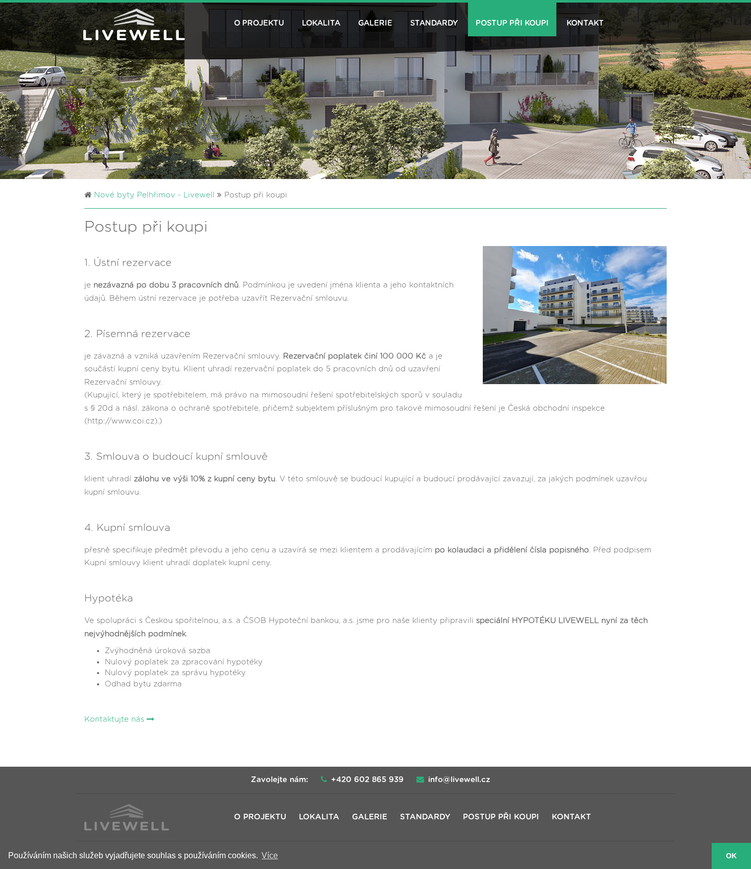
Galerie (375, 23)
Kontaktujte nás (115, 719)
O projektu (259, 23)
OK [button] (731, 856)
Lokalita (321, 23)
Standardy (434, 23)
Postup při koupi (512, 23)
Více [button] (270, 855)
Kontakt (585, 23)
